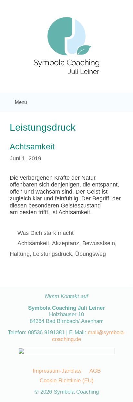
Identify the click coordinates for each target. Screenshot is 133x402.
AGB (95, 371)
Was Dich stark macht (45, 233)
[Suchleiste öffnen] (123, 102)
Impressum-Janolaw (57, 371)
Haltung (20, 254)
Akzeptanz (65, 243)
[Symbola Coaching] (66, 46)
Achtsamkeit (32, 146)
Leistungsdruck (52, 254)
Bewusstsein (98, 243)
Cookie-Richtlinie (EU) (67, 380)
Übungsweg (90, 254)
